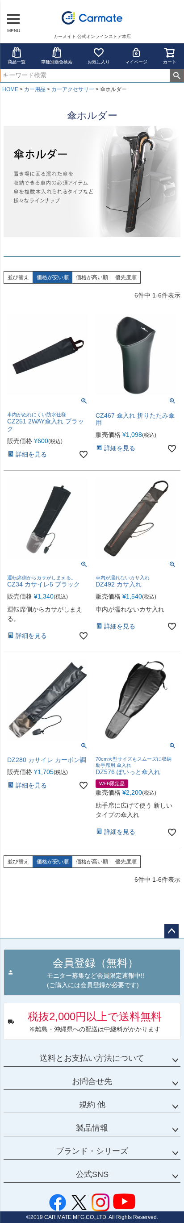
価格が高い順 (92, 277)
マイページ (136, 61)
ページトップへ (171, 931)
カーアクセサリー (72, 89)
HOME (10, 89)
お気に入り (99, 61)
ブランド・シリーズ (92, 1151)
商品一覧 (16, 61)
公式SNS (92, 1174)
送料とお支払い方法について (92, 1058)
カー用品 (35, 89)
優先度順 (126, 277)
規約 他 (92, 1104)
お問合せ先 (92, 1081)
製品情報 (92, 1127)
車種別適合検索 (56, 61)
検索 (177, 75)
